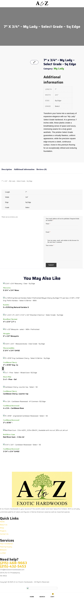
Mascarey (7, 288)
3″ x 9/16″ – (8, 422)
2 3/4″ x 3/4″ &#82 (11, 350)
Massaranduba (8, 348)
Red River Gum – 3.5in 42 (13, 437)
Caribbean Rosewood (11, 406)
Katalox (6, 305)
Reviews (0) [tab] (41, 169)
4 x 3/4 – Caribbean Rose (13, 408)
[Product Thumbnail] (34, 62)
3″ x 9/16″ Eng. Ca (10, 364)
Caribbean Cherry (10, 362)
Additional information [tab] (24, 169)
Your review (50, 245)
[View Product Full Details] (19, 283)
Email (48, 232)
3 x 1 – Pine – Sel (10, 379)
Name (48, 223)
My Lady (59, 69)
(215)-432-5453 (13, 566)
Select (57, 106)
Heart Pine (7, 377)
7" (26, 192)
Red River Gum (9, 434)
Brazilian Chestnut (10, 319)
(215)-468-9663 (13, 563)
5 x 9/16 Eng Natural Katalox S (16, 307)
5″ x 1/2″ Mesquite (11, 336)
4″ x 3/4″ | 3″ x (9, 321)
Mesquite (6, 334)
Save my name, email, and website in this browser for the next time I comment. (63, 241)
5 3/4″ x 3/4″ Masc (11, 290)
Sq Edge (58, 100)
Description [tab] (7, 169)
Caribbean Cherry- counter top (15, 393)
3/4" (26, 197)
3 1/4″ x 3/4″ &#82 (11, 451)
